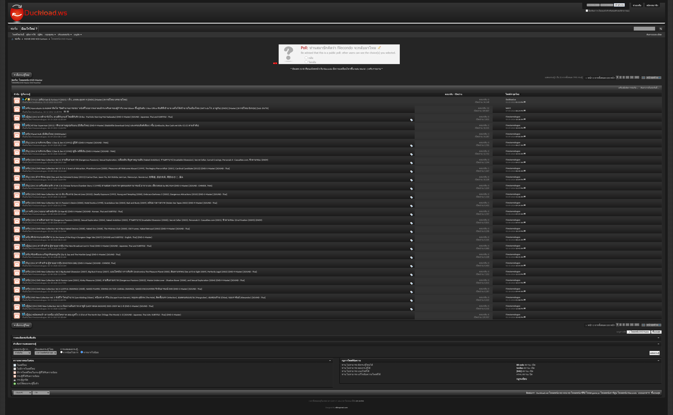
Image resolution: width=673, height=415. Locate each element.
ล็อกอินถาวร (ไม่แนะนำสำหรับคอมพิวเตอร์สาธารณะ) (608, 11)
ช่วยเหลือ (637, 5)
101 (637, 77)
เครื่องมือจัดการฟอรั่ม (627, 88)
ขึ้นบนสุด (656, 332)
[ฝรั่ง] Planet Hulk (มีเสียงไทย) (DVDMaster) (45, 134)
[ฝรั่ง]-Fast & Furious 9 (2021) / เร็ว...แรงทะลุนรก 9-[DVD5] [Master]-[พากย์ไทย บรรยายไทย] (83, 100)
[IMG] (519, 371)
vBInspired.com (341, 408)
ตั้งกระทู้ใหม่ (21, 74)
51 (632, 77)
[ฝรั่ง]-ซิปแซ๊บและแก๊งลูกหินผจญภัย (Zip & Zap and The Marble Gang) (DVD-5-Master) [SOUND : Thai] (72, 254)
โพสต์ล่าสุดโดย (512, 94)
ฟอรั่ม (14, 28)
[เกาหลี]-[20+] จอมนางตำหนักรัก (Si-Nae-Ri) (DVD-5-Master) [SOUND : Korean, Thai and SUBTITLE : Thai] (74, 211)
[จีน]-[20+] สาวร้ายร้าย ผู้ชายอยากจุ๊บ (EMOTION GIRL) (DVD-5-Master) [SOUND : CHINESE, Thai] (70, 263)
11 (627, 77)
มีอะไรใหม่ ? (29, 28)
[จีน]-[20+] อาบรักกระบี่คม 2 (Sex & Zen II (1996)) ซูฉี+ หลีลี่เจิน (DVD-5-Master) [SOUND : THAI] (70, 151)
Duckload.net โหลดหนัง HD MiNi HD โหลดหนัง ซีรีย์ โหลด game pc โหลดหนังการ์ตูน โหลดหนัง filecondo (586, 393)
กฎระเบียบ (521, 379)
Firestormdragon (39, 120)
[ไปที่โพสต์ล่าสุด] (525, 102)
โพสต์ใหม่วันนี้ (18, 35)
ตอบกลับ (449, 94)
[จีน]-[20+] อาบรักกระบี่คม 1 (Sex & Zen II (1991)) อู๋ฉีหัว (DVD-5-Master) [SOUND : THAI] (66, 143)
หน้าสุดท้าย (652, 78)
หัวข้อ (16, 94)
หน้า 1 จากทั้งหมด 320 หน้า (601, 78)
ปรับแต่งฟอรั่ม (64, 35)
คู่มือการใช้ (30, 35)
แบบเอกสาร (644, 393)
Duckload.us (37, 102)
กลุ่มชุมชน (49, 35)
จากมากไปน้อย (91, 352)
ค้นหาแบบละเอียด (654, 35)
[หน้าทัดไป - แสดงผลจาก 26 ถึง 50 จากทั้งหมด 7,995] (643, 77)
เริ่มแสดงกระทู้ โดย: (44, 349)
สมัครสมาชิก (652, 5)
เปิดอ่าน (458, 94)
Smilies (519, 368)
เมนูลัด (77, 35)
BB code (520, 365)
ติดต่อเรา (530, 393)
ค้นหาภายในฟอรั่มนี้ (649, 88)
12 (488, 108)
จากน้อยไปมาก (70, 352)
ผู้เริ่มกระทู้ (25, 94)
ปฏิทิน (40, 35)
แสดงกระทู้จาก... (21, 349)
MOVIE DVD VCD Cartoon (35, 39)
